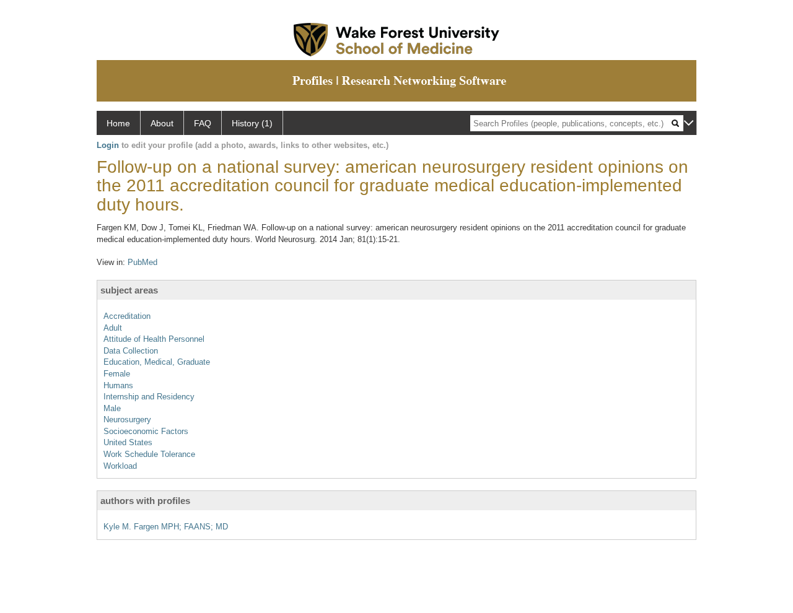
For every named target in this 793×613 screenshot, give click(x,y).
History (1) (252, 123)
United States (127, 442)
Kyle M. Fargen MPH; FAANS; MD (165, 526)
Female (116, 373)
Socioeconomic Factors (145, 431)
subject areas (129, 290)
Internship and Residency (149, 396)
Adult (112, 328)
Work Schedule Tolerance (149, 454)
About (162, 123)
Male (112, 408)
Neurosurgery (127, 419)
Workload (120, 466)
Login (108, 145)
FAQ (202, 123)
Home (118, 123)
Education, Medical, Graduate (156, 362)
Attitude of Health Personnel (153, 339)
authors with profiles (145, 500)
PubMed (142, 262)
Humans (118, 385)
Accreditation (127, 316)
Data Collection (130, 350)
